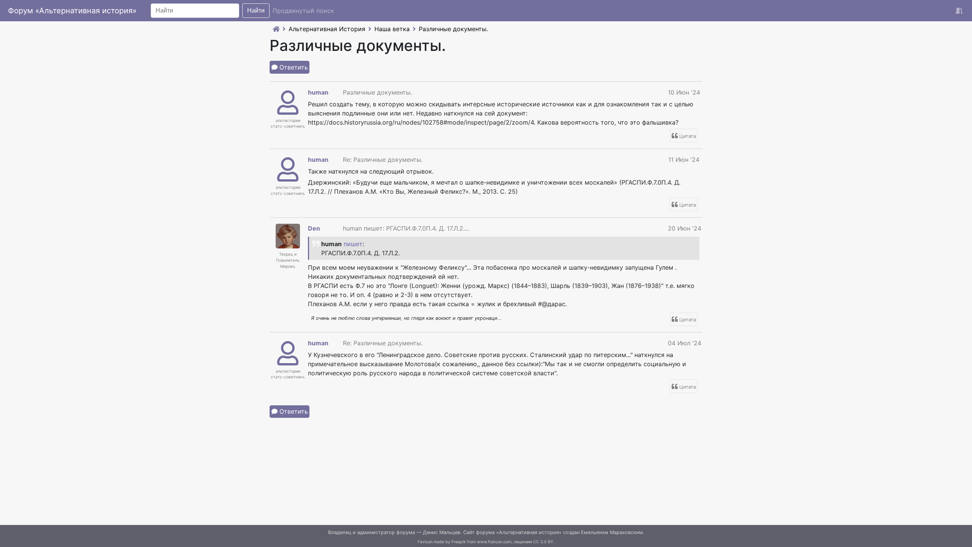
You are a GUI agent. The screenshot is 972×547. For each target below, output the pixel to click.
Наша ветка (392, 29)
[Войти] (959, 10)
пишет (353, 244)
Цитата (687, 136)
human (318, 92)
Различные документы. (453, 29)
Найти (256, 10)
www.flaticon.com (494, 541)
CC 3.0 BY (543, 541)
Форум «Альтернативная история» (72, 10)
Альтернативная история (529, 532)
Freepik (458, 541)
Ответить (293, 67)
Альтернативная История (327, 29)
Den (314, 228)
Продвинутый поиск (303, 10)
